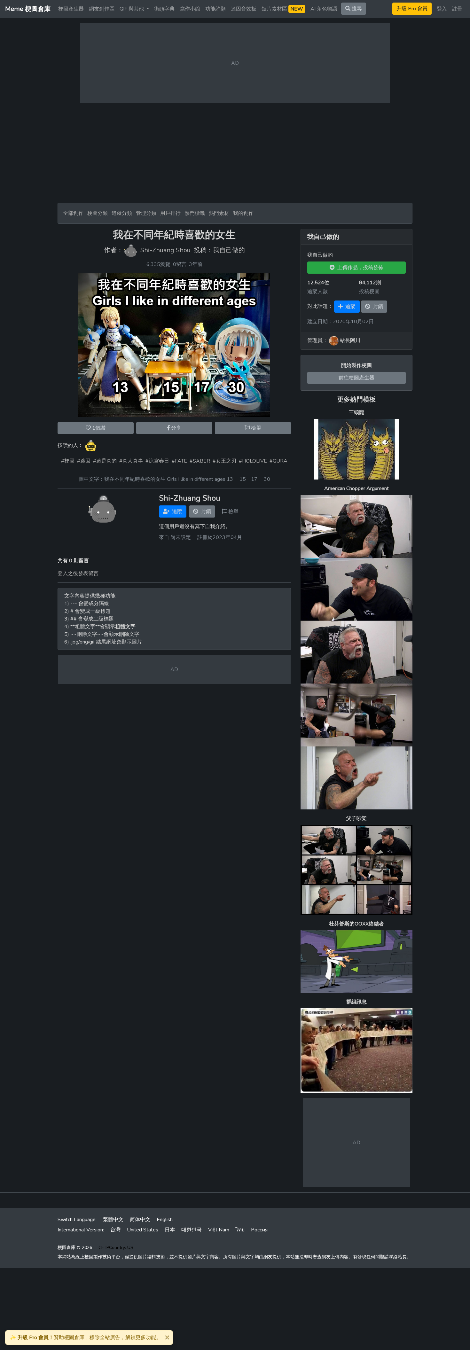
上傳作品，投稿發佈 (359, 267)
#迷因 (83, 460)
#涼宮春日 (157, 460)
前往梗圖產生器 (356, 377)
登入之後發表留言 (78, 573)
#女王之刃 (224, 460)
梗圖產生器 (71, 8)
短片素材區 (282, 8)
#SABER (200, 460)
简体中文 (140, 1219)
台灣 (115, 1229)
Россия (259, 1229)
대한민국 (191, 1229)
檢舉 (255, 428)
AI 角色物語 (323, 8)
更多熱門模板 (356, 399)
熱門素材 (219, 213)
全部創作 (73, 213)
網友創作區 (101, 8)
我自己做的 (229, 250)
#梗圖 (67, 460)
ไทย (240, 1229)
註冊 (457, 8)
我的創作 (243, 213)
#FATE (179, 460)
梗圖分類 (97, 213)
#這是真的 (105, 460)
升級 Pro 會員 (411, 8)
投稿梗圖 (369, 291)
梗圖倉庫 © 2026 (75, 1248)
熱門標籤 (194, 213)
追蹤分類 (122, 213)
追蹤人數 (317, 291)
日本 (170, 1229)
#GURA (278, 460)
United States (142, 1229)
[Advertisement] (235, 153)
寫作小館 (190, 8)
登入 (442, 8)
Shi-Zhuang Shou (165, 250)
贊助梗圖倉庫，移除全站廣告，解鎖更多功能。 (85, 1337)
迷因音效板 (243, 8)
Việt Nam (218, 1229)
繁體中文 (113, 1219)
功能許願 (215, 8)
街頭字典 (164, 8)
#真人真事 (131, 460)
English (165, 1219)
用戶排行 (170, 213)
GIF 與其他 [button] (132, 8)
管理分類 (146, 213)
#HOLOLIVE (253, 460)
